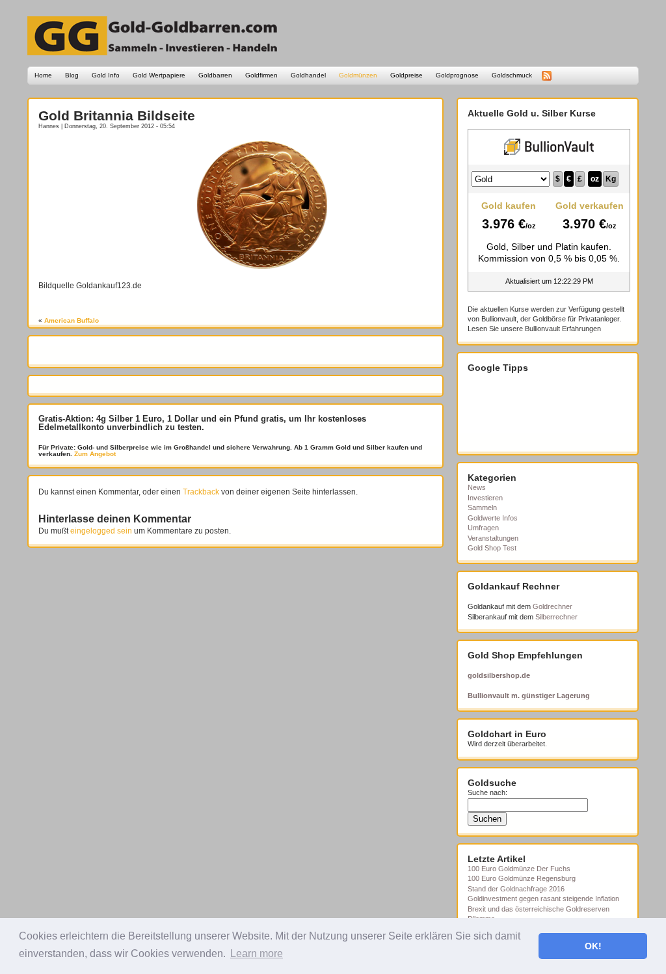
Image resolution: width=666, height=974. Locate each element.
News (477, 487)
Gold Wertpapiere (159, 75)
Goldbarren (215, 75)
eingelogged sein (101, 530)
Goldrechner (552, 606)
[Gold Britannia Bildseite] (262, 266)
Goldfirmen (261, 75)
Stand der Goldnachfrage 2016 (516, 889)
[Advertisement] (114, 160)
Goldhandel (308, 75)
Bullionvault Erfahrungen (563, 328)
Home (43, 75)
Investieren (485, 498)
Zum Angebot (94, 453)
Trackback (201, 491)
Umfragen (483, 528)
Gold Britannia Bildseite (116, 115)
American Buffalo (71, 320)
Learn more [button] (256, 953)
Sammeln (482, 507)
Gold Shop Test (492, 548)
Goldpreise (406, 75)
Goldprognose (457, 75)
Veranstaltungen (493, 538)
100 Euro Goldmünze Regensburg (522, 878)
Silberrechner (556, 617)
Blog (72, 75)
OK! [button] (593, 946)
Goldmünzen (358, 75)
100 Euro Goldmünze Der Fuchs (519, 869)
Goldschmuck (512, 75)
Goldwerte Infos (493, 518)
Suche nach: (487, 792)
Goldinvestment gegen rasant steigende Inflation (543, 898)
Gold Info (106, 75)
